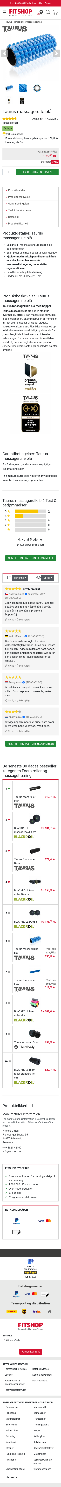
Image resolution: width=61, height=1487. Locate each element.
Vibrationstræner (42, 1469)
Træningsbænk (41, 1424)
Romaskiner (40, 1413)
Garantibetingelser (18, 203)
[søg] (48, 12)
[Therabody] (24, 1047)
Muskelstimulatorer (15, 1469)
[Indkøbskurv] (56, 12)
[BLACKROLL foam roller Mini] (35, 1002)
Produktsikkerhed (18, 223)
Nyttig (10, 619)
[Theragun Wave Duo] (35, 1033)
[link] (16, 1221)
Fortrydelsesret (40, 1380)
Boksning (10, 1436)
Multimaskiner (13, 1418)
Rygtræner (11, 1459)
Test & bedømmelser (20, 210)
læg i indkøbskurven (37, 172)
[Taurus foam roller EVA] (35, 971)
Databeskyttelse (40, 1369)
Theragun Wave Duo (26, 1042)
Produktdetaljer (17, 190)
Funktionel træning (15, 1454)
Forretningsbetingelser (16, 1369)
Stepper (10, 1448)
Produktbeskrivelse (19, 196)
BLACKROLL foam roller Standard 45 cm (24, 1073)
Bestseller (13, 216)
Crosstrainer (12, 1407)
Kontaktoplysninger (42, 1374)
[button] (9, 88)
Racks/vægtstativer (44, 1448)
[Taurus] (14, 28)
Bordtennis (11, 1424)
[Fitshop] (21, 12)
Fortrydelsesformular (15, 1390)
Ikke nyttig (24, 619)
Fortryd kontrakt (30, 1351)
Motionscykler (41, 1407)
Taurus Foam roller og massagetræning (24, 22)
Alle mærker (12, 1477)
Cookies (9, 1374)
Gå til (12, 1340)
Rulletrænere (40, 1442)
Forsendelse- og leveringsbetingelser (15, 1382)
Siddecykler (39, 1436)
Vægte (37, 1430)
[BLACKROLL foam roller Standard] (35, 881)
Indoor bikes (12, 1430)
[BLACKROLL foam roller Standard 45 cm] (35, 1060)
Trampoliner (40, 1418)
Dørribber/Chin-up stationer (43, 1461)
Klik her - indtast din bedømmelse (30, 558)
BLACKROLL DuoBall (26, 921)
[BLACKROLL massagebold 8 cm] (35, 819)
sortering (19, 577)
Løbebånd (11, 1413)
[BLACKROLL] (24, 837)
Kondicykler (11, 1442)
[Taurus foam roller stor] (35, 788)
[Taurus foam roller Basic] (35, 850)
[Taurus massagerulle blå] (35, 940)
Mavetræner (40, 1454)
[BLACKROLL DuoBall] (35, 912)
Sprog (46, 577)
